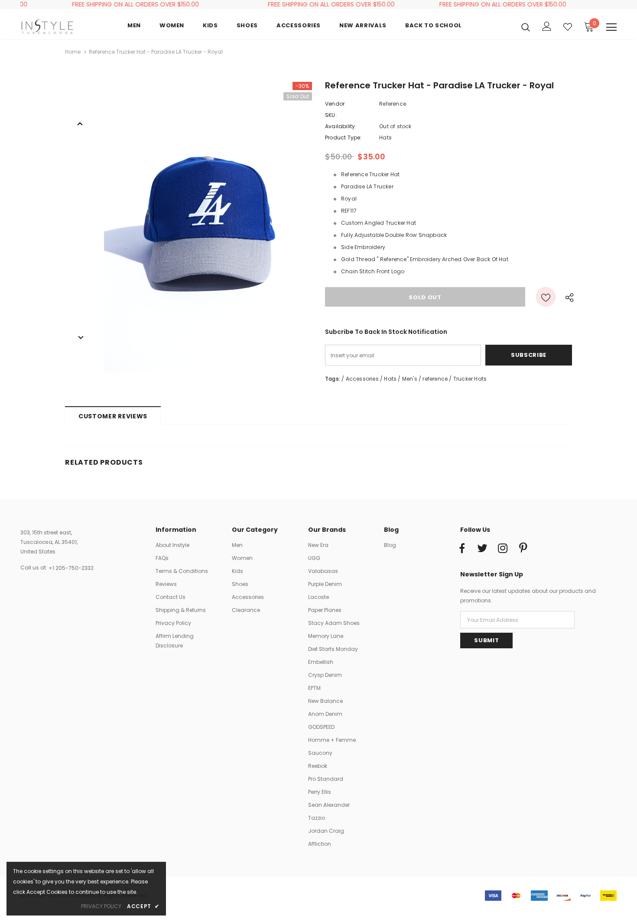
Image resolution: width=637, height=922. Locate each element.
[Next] (80, 337)
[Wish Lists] (546, 297)
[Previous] (80, 123)
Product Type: (343, 137)
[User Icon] (547, 26)
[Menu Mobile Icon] (611, 27)
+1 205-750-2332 (71, 568)
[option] (208, 227)
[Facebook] (462, 548)
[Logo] (47, 26)
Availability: (341, 126)
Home (73, 51)
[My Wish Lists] (567, 27)
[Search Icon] (525, 27)
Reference (392, 103)
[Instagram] (502, 548)
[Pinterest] (523, 548)
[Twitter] (482, 548)
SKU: (331, 115)
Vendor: (335, 103)
